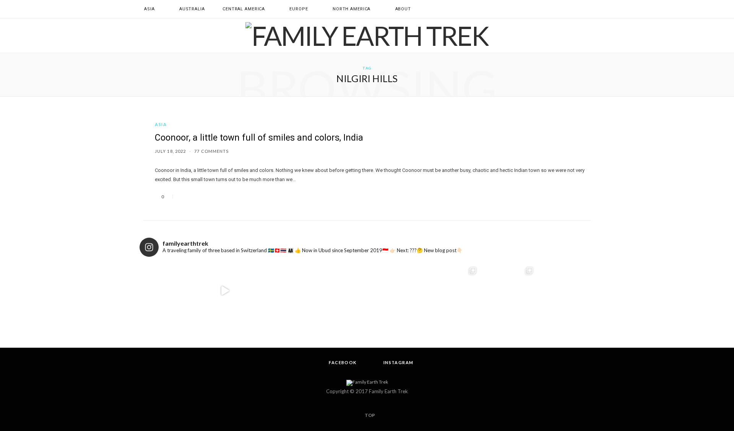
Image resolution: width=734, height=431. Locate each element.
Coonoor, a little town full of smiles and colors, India (259, 138)
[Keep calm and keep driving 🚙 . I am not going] (168, 291)
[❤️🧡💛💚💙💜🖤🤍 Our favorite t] (395, 291)
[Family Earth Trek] (367, 35)
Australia (192, 8)
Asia (149, 8)
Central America (243, 8)
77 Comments (211, 151)
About (403, 8)
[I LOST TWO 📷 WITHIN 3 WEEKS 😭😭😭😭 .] (566, 291)
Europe (298, 8)
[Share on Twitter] (193, 196)
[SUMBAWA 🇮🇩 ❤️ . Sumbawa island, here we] (225, 291)
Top (369, 415)
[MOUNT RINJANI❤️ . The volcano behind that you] (509, 291)
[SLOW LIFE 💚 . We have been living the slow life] (282, 291)
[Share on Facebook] (183, 196)
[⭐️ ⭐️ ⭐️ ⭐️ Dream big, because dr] (338, 291)
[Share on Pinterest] (211, 196)
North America (351, 8)
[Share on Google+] (202, 196)
